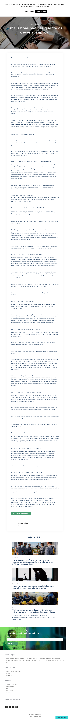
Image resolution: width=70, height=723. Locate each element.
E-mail (9, 636)
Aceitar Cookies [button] (41, 11)
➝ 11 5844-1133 (8, 673)
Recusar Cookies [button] (29, 11)
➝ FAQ (6, 694)
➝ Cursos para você (9, 686)
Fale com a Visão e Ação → (21, 513)
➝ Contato (7, 692)
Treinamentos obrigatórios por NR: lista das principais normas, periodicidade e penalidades (33, 611)
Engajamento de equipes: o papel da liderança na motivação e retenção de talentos (33, 587)
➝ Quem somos (9, 690)
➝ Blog (7, 688)
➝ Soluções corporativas (11, 684)
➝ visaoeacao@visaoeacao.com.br (13, 671)
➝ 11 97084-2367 (9, 675)
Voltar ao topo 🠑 (62, 717)
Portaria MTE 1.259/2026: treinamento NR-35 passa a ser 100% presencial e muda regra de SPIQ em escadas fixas (32, 562)
